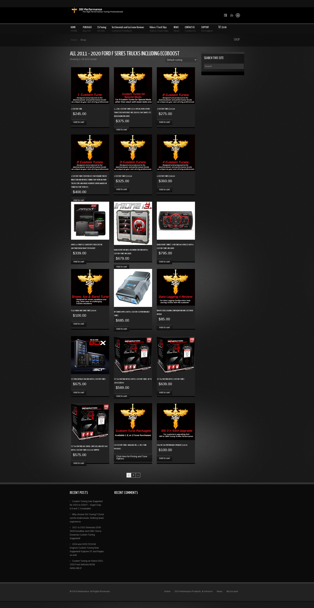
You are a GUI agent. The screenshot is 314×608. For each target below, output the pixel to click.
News (219, 591)
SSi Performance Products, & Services (194, 591)
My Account (232, 591)
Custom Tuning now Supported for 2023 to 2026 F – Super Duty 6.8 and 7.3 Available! (86, 505)
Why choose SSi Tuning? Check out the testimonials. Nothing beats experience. (87, 518)
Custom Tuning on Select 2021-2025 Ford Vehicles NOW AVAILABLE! (87, 564)
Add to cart (78, 122)
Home (74, 40)
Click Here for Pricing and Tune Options (131, 457)
